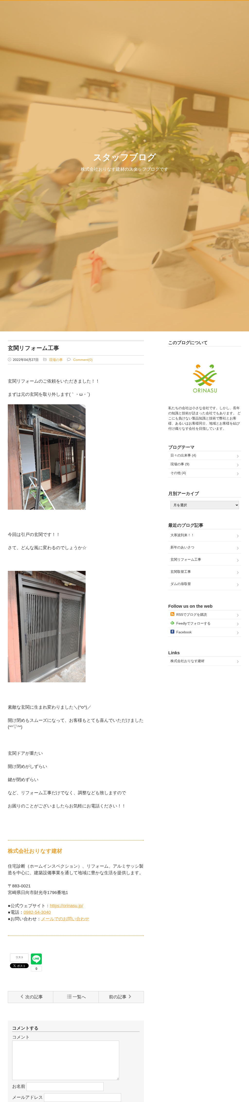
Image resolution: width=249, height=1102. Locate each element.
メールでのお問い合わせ (65, 918)
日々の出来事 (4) (183, 455)
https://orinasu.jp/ (66, 905)
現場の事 (56, 360)
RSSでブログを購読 (191, 614)
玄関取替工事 (180, 572)
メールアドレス (27, 1097)
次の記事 (34, 996)
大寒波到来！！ (182, 535)
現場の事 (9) (179, 464)
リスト (20, 957)
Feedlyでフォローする (193, 623)
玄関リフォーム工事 (185, 559)
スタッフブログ (124, 157)
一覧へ (79, 996)
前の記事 (117, 996)
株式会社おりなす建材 (187, 661)
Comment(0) (83, 360)
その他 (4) (178, 473)
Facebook (184, 632)
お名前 (18, 1086)
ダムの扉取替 (180, 584)
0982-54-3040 (37, 912)
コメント (21, 1037)
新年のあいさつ (182, 547)
